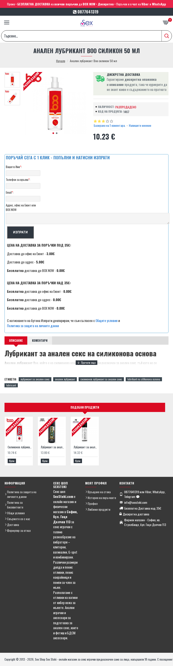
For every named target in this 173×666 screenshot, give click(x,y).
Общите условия (107, 320)
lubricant (11, 385)
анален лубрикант (65, 379)
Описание (16, 340)
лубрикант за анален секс (35, 379)
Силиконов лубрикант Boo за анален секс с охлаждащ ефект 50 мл (20, 447)
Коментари (40, 340)
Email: (10, 192)
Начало (60, 60)
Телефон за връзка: (18, 179)
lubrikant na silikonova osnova (143, 379)
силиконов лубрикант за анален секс (101, 379)
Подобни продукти (85, 407)
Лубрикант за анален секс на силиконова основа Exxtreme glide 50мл (53, 447)
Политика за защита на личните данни (33, 325)
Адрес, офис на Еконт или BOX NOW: (21, 207)
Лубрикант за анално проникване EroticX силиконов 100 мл (86, 447)
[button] (53, 133)
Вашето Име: (14, 166)
